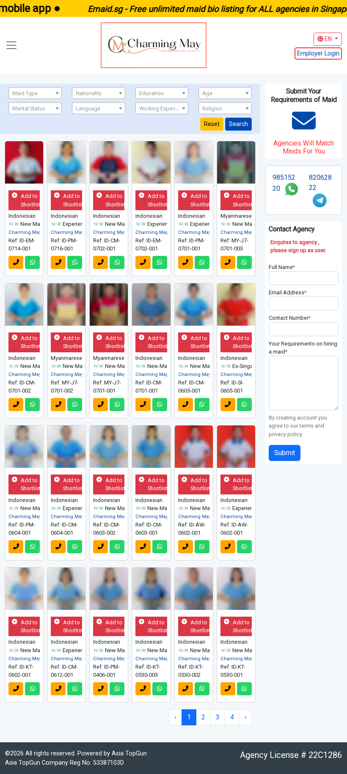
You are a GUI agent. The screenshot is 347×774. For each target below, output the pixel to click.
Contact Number (290, 318)
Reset (212, 124)
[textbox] (35, 93)
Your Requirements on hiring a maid (303, 347)
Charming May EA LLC (33, 232)
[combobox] (35, 93)
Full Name (282, 267)
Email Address (287, 292)
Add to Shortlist (30, 200)
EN (328, 39)
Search (238, 124)
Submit (284, 453)
